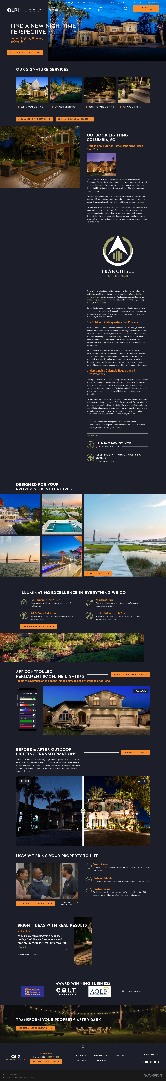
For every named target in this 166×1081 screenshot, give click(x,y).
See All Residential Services (32, 119)
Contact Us (100, 1060)
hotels (112, 300)
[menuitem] (6, 1077)
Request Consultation (44, 1062)
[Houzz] (155, 1062)
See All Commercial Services (73, 119)
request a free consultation (33, 903)
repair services (92, 191)
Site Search (137, 3)
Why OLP (81, 1060)
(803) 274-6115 (153, 3)
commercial (91, 297)
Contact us (94, 422)
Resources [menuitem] (112, 9)
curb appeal (140, 202)
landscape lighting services (97, 300)
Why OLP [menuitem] (100, 9)
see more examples (96, 573)
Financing (126, 3)
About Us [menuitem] (125, 9)
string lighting (121, 179)
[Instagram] (151, 1062)
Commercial (119, 1056)
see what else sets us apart (37, 627)
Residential (82, 1056)
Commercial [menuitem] (86, 9)
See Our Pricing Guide (67, 903)
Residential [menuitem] (69, 9)
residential (137, 294)
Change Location (97, 3)
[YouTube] (146, 1062)
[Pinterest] (159, 1062)
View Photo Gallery (133, 753)
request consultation (146, 9)
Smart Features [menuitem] (53, 9)
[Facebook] (142, 1062)
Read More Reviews (29, 954)
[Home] (25, 10)
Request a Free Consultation (25, 52)
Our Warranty (115, 3)
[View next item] (66, 949)
